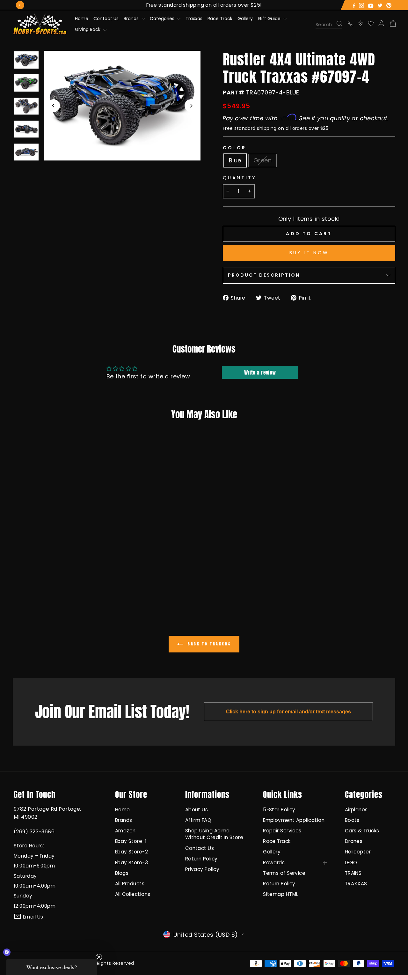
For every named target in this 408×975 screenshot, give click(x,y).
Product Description (264, 275)
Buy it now (309, 252)
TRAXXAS (356, 883)
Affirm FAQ (198, 820)
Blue (235, 160)
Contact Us (106, 18)
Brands (132, 18)
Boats (352, 820)
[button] (51, 967)
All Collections (132, 894)
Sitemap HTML (280, 894)
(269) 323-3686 (34, 831)
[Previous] (20, 5)
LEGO (351, 862)
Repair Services (282, 830)
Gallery (245, 18)
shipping (267, 128)
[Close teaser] (99, 957)
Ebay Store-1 (131, 841)
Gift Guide (270, 18)
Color (234, 148)
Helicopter (358, 851)
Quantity (240, 178)
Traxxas (194, 18)
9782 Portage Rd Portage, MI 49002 (47, 813)
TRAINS (353, 873)
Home (81, 18)
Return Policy (201, 858)
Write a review (260, 372)
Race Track (220, 18)
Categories (163, 18)
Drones (354, 841)
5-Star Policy (279, 809)
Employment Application (293, 820)
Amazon (125, 830)
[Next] (191, 105)
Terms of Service (284, 873)
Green (262, 160)
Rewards (274, 862)
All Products (129, 883)
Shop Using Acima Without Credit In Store (214, 834)
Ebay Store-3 (131, 862)
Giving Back (88, 29)
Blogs (121, 873)
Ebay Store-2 (131, 851)
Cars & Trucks (362, 830)
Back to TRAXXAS (208, 644)
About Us (196, 809)
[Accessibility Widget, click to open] (7, 952)
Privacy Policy (202, 869)
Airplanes (356, 809)
